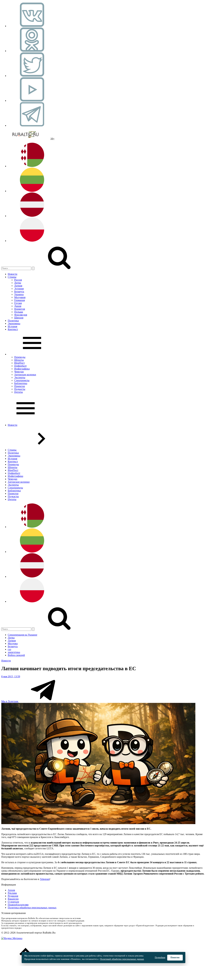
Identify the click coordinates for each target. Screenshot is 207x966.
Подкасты (19, 389)
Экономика (14, 323)
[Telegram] (32, 125)
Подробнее (160, 957)
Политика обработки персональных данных (32, 907)
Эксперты (19, 377)
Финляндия (20, 314)
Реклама (12, 893)
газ (9, 649)
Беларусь (19, 291)
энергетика (14, 652)
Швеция (18, 317)
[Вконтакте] (32, 26)
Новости (12, 274)
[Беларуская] (32, 166)
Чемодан (19, 371)
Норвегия (19, 309)
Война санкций (16, 655)
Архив (11, 890)
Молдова (13, 643)
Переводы (19, 357)
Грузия (18, 303)
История (12, 326)
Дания (17, 306)
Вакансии (13, 898)
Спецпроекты (21, 380)
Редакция (13, 896)
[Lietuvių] (32, 191)
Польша (18, 311)
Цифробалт (20, 365)
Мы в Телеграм (10, 701)
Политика (13, 320)
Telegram (44, 879)
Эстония (19, 288)
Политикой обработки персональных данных (122, 959)
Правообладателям (18, 904)
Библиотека (20, 383)
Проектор (19, 386)
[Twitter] (32, 75)
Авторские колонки (25, 374)
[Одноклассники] (32, 50)
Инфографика (22, 368)
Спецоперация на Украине (22, 634)
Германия (19, 300)
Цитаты (18, 392)
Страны (12, 277)
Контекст (13, 329)
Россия (18, 279)
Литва (17, 282)
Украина (19, 294)
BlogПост (19, 363)
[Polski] (32, 240)
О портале (13, 901)
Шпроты (19, 360)
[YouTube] (32, 100)
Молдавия (19, 297)
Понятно (175, 957)
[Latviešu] (32, 215)
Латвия (18, 285)
